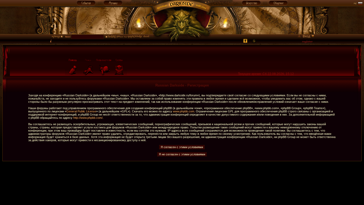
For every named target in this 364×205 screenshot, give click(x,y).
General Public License (81, 111)
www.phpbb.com (183, 111)
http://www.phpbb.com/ (88, 117)
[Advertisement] (182, 173)
